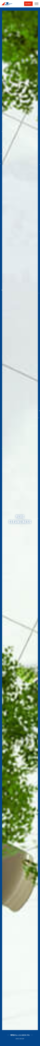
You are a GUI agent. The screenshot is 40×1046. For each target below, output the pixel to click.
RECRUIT (28, 4)
